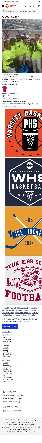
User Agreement (26, 427)
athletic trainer (8, 313)
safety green (17, 310)
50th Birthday (8, 373)
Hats (4, 344)
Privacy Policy (12, 425)
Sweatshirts (7, 354)
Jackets (5, 348)
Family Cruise (7, 371)
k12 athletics (22, 308)
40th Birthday (8, 379)
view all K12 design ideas (11, 106)
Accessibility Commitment (11, 427)
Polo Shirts (6, 352)
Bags (5, 337)
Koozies (5, 350)
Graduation (7, 369)
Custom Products (11, 420)
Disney (5, 363)
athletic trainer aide (23, 313)
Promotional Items (24, 420)
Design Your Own (10, 326)
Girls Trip (6, 375)
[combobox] (21, 11)
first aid (35, 313)
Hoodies (6, 346)
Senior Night (7, 381)
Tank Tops (6, 356)
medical (5, 315)
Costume (6, 365)
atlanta (24, 315)
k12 (15, 308)
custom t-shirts (30, 422)
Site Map (33, 420)
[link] (10, 6)
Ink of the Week (6, 332)
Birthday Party (8, 377)
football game (14, 315)
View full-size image (10, 74)
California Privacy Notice (26, 425)
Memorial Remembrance (11, 367)
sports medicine (29, 310)
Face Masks (7, 341)
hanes (8, 310)
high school (32, 308)
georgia (31, 315)
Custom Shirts (8, 339)
